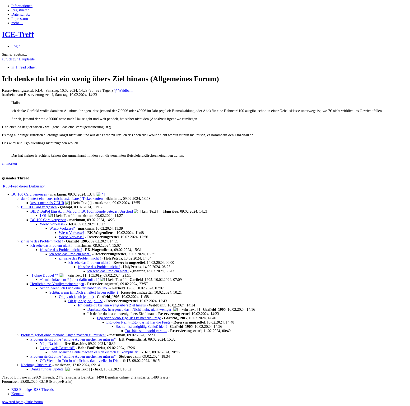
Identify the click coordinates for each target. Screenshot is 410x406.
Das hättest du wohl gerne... (146, 331)
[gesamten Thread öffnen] (101, 194)
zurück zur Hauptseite (18, 59)
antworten (9, 163)
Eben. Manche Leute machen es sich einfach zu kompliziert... (95, 352)
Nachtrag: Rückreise (36, 365)
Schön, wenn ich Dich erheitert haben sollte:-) (74, 288)
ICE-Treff (18, 34)
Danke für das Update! (47, 369)
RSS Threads (44, 390)
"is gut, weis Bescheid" (57, 348)
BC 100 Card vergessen (29, 194)
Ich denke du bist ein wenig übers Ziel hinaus (112, 305)
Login (15, 46)
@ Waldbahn (123, 90)
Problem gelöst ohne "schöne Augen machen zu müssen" (63, 335)
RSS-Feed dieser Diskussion (24, 186)
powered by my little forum (22, 402)
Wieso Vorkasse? (52, 224)
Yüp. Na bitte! (50, 344)
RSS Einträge (21, 390)
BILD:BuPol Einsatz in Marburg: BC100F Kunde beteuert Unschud (81, 211)
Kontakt (17, 394)
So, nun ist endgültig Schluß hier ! (141, 326)
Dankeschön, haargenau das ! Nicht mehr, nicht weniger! (129, 309)
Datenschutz (20, 14)
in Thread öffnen (24, 67)
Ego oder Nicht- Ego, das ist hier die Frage (129, 318)
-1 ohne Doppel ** (44, 275)
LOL (43, 216)
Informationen (22, 6)
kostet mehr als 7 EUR (47, 203)
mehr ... (17, 23)
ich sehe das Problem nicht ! (42, 241)
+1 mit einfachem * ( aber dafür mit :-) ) (69, 280)
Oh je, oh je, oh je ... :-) (76, 297)
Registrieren (20, 10)
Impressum (19, 19)
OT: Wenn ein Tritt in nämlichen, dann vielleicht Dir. (79, 361)
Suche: (7, 54)
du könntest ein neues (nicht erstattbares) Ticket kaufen (62, 198)
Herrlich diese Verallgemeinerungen (57, 284)
